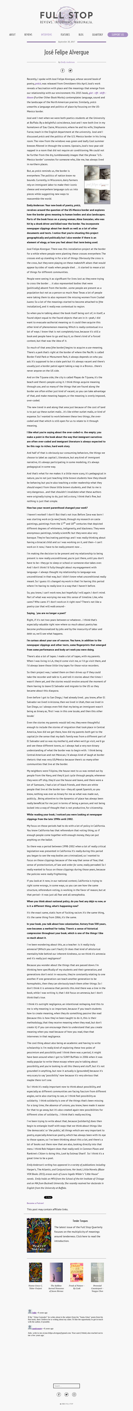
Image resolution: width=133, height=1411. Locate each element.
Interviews (46, 34)
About (12, 34)
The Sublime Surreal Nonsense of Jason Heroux (56, 1288)
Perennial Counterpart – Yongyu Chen (97, 1288)
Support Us (118, 34)
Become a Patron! (35, 1203)
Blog (81, 34)
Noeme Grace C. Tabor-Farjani (35, 1287)
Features (65, 34)
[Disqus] (66, 1340)
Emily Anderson (68, 62)
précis (38, 83)
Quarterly (97, 34)
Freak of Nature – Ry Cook (77, 1287)
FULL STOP (69, 1404)
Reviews (28, 34)
